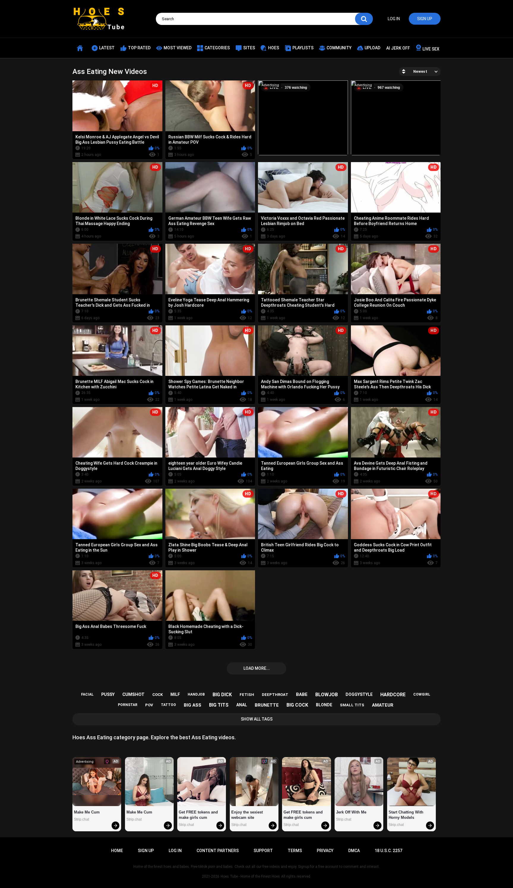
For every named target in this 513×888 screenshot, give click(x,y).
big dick (222, 694)
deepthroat (275, 694)
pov (149, 705)
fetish (247, 694)
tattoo (168, 705)
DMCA (354, 850)
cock (157, 694)
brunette (267, 705)
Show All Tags (257, 719)
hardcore (393, 694)
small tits (352, 705)
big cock (297, 705)
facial (87, 694)
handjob (196, 694)
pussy (108, 694)
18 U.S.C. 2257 (388, 850)
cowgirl (421, 694)
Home (117, 850)
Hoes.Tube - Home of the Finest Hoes (250, 876)
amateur (382, 705)
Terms (295, 850)
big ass (192, 705)
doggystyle (359, 694)
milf (175, 694)
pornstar (127, 705)
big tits (219, 705)
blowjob (326, 694)
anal (241, 704)
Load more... (256, 668)
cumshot (133, 694)
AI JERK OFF (398, 48)
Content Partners (218, 850)
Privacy (325, 850)
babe (302, 694)
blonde (324, 704)
